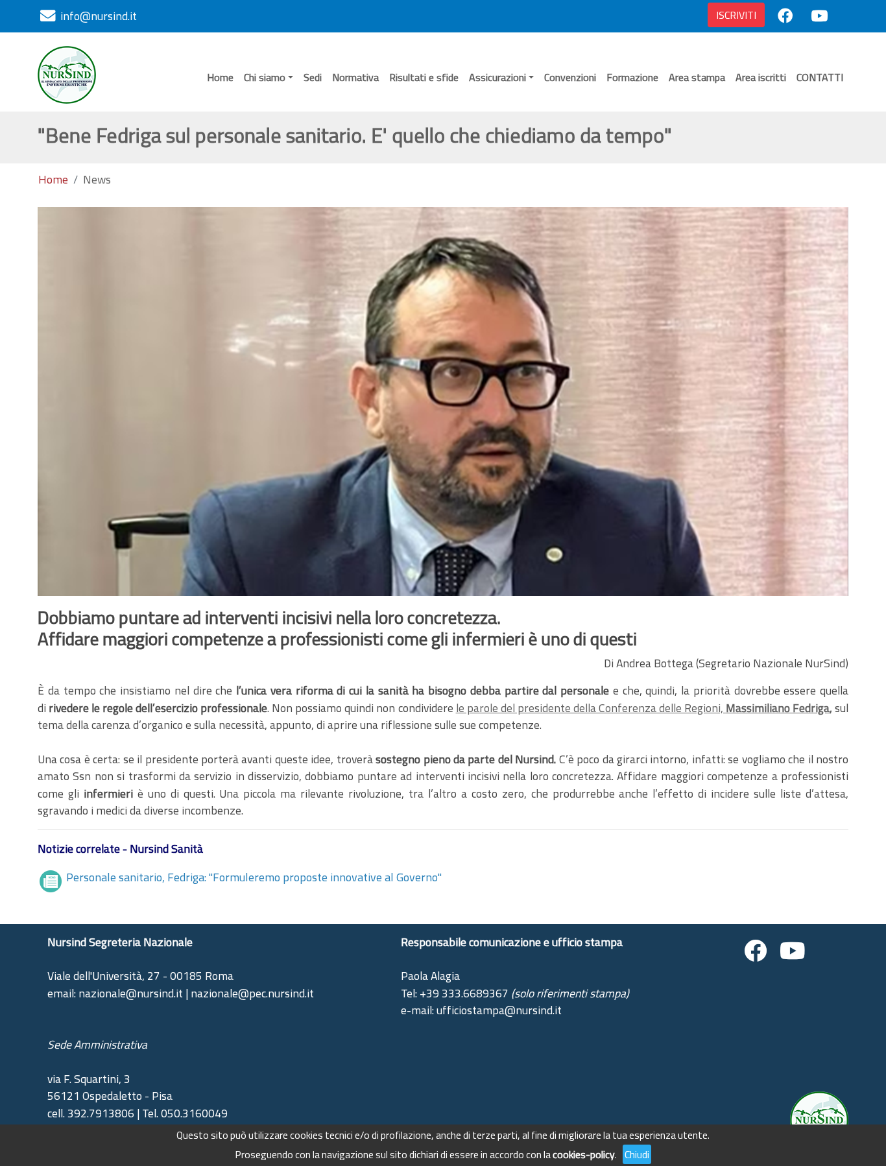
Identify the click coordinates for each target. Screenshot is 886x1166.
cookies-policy (584, 1154)
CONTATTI (819, 77)
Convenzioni (570, 77)
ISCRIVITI (736, 15)
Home (220, 77)
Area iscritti (761, 77)
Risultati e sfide (424, 77)
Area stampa (697, 77)
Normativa (355, 77)
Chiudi (637, 1154)
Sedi (313, 77)
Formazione (632, 77)
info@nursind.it (98, 16)
